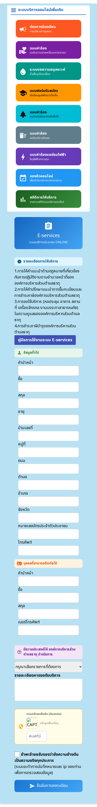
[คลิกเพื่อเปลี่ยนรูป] (32, 723)
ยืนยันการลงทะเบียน (49, 786)
